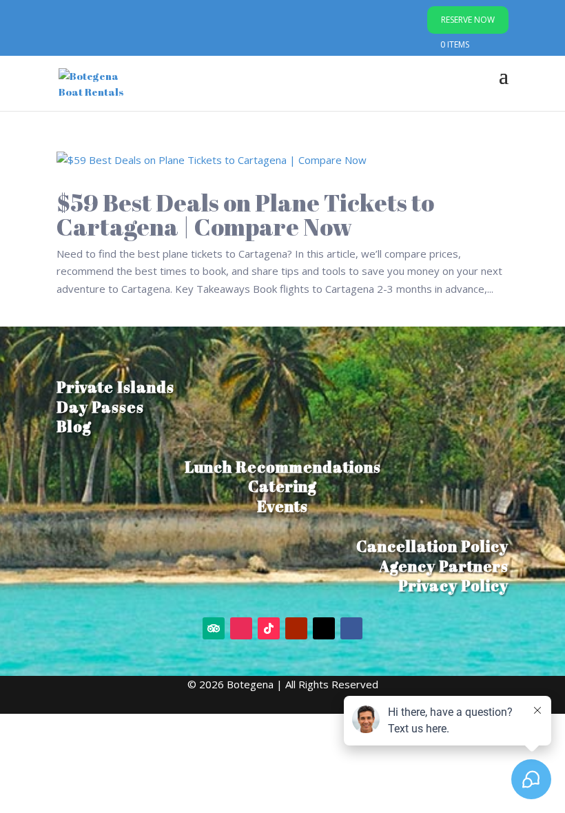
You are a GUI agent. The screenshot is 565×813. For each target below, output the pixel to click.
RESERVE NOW (468, 19)
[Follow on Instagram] (241, 628)
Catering (282, 486)
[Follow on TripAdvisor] (214, 628)
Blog (74, 426)
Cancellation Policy (432, 546)
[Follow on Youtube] (296, 628)
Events (282, 506)
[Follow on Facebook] (351, 628)
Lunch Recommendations (283, 467)
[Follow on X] (324, 628)
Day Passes (100, 407)
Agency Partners (443, 566)
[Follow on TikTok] (269, 628)
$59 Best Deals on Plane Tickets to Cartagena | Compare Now (245, 214)
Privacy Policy (453, 585)
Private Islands (115, 387)
